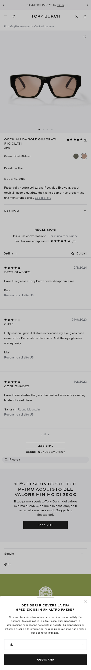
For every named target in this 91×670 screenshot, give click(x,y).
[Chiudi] (85, 601)
